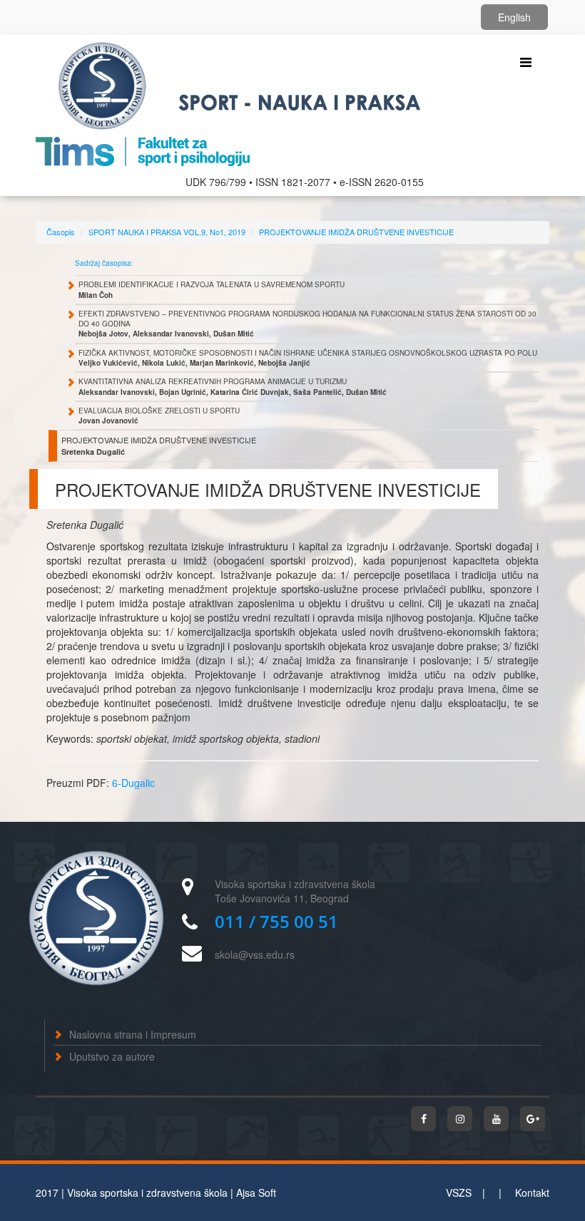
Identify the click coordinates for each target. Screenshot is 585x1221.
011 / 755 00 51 (276, 921)
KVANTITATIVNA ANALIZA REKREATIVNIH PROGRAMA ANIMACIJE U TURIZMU (232, 386)
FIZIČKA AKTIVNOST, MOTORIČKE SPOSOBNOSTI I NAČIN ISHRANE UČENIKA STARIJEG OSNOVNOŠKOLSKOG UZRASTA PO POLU (307, 358)
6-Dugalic (133, 783)
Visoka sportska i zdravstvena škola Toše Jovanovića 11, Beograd (295, 891)
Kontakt (532, 1192)
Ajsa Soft (256, 1192)
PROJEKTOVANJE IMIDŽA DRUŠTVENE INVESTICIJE (356, 231)
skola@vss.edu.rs (255, 954)
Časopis (60, 231)
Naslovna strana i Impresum (132, 1034)
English (514, 17)
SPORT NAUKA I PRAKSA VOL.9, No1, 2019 (166, 231)
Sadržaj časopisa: (104, 263)
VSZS (459, 1192)
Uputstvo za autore (112, 1056)
